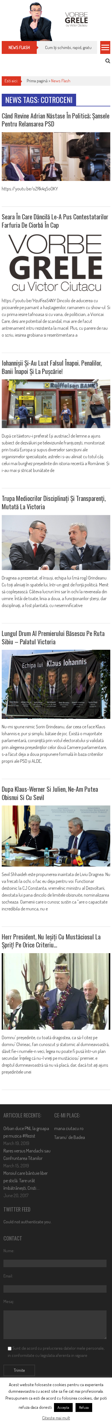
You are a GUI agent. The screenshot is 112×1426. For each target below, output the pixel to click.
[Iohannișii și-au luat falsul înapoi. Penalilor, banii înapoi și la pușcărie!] (56, 403)
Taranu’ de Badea (69, 1137)
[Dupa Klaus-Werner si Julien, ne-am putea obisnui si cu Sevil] (56, 835)
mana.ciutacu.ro (69, 1128)
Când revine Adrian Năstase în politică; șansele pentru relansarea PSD (55, 119)
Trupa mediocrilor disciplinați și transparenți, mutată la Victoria (54, 502)
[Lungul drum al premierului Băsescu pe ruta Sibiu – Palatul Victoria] (56, 684)
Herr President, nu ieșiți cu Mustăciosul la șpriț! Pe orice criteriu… (51, 940)
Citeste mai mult (56, 1418)
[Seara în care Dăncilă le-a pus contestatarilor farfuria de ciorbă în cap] (56, 263)
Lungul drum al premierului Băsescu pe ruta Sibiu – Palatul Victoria (53, 637)
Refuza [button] (84, 1407)
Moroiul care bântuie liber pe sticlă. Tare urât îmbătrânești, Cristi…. (25, 1180)
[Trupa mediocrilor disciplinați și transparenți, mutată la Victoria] (56, 542)
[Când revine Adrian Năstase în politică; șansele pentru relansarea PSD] (56, 156)
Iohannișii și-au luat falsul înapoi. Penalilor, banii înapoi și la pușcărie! (52, 367)
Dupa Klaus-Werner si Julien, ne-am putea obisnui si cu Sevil (50, 793)
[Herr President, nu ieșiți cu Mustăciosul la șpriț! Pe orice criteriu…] (56, 991)
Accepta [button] (63, 1407)
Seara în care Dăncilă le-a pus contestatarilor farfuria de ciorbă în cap (55, 220)
